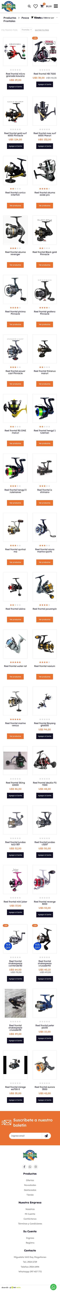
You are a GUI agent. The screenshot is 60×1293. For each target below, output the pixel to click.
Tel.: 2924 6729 (30, 1262)
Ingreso (30, 1238)
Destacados (30, 1190)
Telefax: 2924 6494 (30, 1266)
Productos (9, 17)
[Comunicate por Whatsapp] (53, 1287)
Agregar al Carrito (15, 87)
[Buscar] (29, 6)
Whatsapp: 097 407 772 (30, 1271)
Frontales (9, 21)
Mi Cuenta (30, 1214)
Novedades (30, 1185)
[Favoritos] (35, 6)
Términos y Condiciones (30, 1223)
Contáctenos (30, 1218)
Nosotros (30, 1209)
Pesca (25, 17)
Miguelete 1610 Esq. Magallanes (30, 1257)
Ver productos (15, 205)
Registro (30, 1242)
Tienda (30, 1194)
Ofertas (30, 1180)
